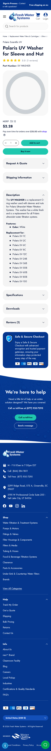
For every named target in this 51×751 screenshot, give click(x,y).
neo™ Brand (8, 655)
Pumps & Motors (11, 528)
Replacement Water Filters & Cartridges (24, 36)
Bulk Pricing (8, 621)
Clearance (8, 562)
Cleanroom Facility (11, 660)
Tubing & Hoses (10, 551)
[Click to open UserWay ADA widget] (5, 745)
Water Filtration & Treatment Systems (20, 522)
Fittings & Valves (10, 534)
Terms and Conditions (11, 745)
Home (5, 36)
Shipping (7, 616)
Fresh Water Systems (18, 726)
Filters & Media (10, 545)
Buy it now (25, 151)
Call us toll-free (25, 417)
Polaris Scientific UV (12, 42)
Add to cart (34, 142)
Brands (6, 579)
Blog (5, 666)
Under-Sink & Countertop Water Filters (21, 573)
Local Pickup (9, 677)
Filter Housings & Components (17, 539)
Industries (7, 683)
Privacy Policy (28, 745)
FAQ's (6, 694)
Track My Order (10, 604)
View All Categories (12, 588)
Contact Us (8, 633)
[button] (38, 16)
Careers (6, 672)
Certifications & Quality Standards (19, 689)
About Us (7, 649)
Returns (6, 627)
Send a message (25, 425)
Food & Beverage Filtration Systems (20, 556)
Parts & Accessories (12, 568)
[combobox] (25, 26)
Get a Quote (9, 610)
